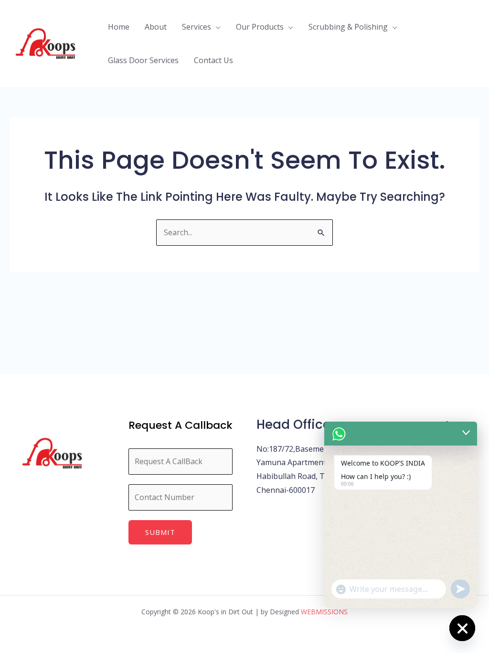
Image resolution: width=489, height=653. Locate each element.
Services (196, 27)
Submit (160, 532)
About (156, 27)
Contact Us (213, 60)
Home (118, 27)
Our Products (260, 27)
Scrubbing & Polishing (348, 27)
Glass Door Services (143, 60)
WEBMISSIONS (324, 611)
